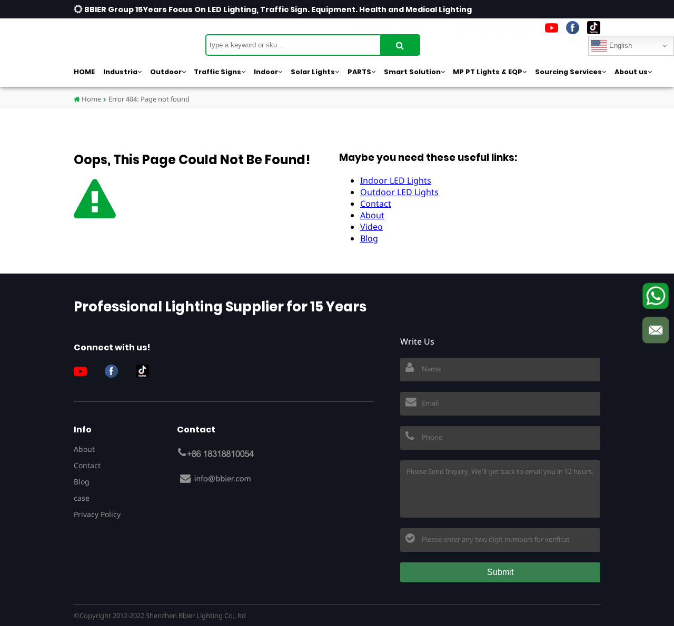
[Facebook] (572, 27)
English (619, 45)
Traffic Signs (217, 71)
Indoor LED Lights (395, 180)
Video (371, 227)
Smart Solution (412, 71)
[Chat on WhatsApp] (655, 296)
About (372, 215)
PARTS (359, 71)
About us (631, 71)
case (82, 498)
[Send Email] (655, 330)
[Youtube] (551, 27)
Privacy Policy (97, 514)
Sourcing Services (568, 71)
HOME (84, 71)
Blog (369, 238)
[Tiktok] (593, 27)
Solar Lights (313, 71)
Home (90, 99)
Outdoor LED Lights (399, 192)
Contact (375, 203)
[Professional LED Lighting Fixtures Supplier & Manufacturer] (126, 40)
